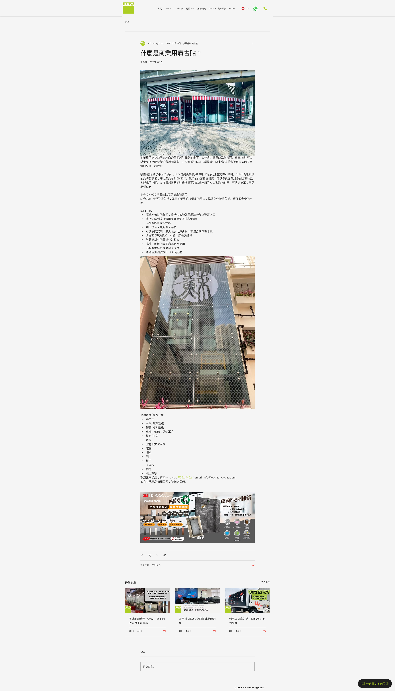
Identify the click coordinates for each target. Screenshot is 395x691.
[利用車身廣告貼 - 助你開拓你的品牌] (247, 600)
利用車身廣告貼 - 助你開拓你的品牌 (247, 621)
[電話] (265, 8)
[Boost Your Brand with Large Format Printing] (197, 600)
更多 (127, 22)
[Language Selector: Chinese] (244, 8)
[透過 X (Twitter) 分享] (149, 555)
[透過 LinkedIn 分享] (157, 555)
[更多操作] (253, 43)
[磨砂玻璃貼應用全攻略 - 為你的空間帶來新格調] (147, 600)
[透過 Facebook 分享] (141, 555)
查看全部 (265, 582)
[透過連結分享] (164, 555)
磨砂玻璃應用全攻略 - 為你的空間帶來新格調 (147, 621)
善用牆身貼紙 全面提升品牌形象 (197, 621)
